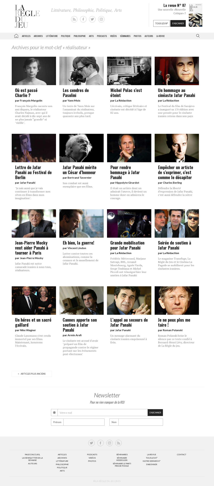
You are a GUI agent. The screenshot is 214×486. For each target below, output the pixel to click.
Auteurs (149, 36)
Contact (181, 454)
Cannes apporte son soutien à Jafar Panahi (80, 324)
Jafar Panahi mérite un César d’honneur (79, 169)
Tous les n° (161, 23)
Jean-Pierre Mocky (31, 258)
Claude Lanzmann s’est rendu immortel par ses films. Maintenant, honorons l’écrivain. (33, 341)
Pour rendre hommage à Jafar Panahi (125, 172)
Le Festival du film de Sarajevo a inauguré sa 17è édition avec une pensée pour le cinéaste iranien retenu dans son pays (176, 111)
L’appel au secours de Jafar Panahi (129, 322)
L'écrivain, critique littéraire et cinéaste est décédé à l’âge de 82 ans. (128, 109)
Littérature (52, 36)
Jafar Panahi (27, 182)
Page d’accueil (32, 454)
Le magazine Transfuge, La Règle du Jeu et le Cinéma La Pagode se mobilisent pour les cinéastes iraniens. (176, 263)
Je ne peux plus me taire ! (174, 322)
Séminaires (125, 36)
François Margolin (31, 100)
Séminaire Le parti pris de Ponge (122, 464)
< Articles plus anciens (32, 373)
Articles (26, 36)
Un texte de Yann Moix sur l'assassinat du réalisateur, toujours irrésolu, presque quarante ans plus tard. (79, 111)
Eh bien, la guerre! (78, 242)
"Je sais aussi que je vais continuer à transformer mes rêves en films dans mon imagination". (32, 193)
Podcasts (102, 36)
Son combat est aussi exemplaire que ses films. (78, 184)
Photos (137, 36)
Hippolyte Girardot (127, 182)
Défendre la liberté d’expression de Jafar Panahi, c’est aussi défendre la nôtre (175, 191)
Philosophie (80, 36)
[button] (197, 36)
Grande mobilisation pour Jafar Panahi (127, 245)
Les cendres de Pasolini (76, 92)
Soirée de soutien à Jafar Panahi (174, 245)
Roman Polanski (173, 330)
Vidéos (113, 36)
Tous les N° (151, 458)
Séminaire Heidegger (121, 459)
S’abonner (151, 464)
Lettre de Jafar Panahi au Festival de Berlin (33, 172)
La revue (160, 36)
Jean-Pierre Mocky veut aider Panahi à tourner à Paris (31, 247)
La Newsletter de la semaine (32, 459)
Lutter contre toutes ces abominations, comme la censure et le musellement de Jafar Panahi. (80, 258)
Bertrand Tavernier (80, 177)
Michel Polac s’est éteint (126, 92)
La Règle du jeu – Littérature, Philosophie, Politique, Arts (16, 35)
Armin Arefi (75, 335)
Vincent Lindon (77, 248)
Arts (91, 36)
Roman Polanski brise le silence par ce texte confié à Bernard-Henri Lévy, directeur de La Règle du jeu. (176, 341)
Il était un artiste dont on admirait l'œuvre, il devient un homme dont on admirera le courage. (128, 193)
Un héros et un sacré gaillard (33, 322)
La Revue (151, 454)
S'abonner (178, 23)
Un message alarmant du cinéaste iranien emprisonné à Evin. (128, 339)
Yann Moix (74, 100)
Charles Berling (172, 182)
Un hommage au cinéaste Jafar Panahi (176, 92)
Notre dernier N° (151, 461)
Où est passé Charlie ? (26, 92)
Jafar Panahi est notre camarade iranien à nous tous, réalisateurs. (33, 267)
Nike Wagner (28, 330)
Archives (38, 36)
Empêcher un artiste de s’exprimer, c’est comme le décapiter (175, 172)
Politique (65, 36)
